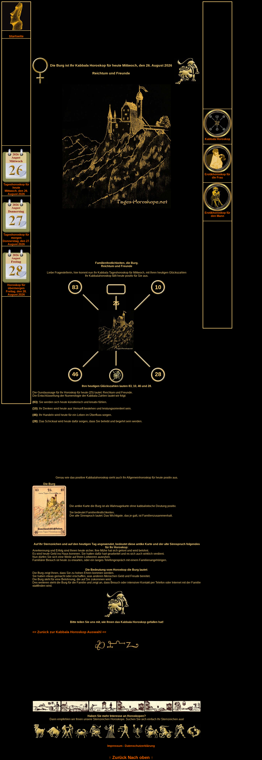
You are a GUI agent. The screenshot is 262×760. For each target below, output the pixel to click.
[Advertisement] (16, 92)
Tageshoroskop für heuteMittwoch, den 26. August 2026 (16, 189)
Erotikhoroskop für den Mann (217, 214)
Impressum (114, 745)
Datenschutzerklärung (140, 745)
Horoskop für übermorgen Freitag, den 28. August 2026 (16, 289)
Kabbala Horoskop (217, 139)
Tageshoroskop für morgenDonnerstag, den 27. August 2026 (16, 239)
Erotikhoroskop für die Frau (217, 176)
